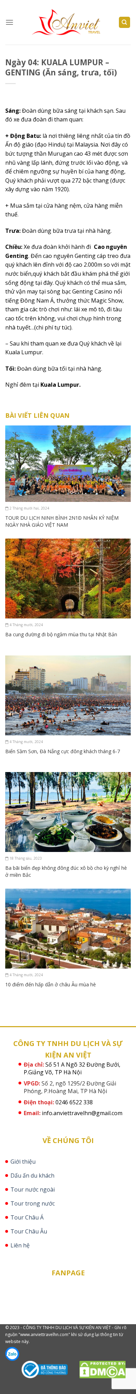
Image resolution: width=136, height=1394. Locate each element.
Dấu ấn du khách (32, 1175)
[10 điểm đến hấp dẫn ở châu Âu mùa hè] (68, 928)
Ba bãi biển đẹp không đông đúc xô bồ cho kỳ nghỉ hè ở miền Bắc (66, 871)
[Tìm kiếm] (124, 22)
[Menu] (9, 22)
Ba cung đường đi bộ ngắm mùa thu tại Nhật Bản (61, 634)
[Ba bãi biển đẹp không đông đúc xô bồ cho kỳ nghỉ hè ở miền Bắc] (68, 811)
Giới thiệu (23, 1161)
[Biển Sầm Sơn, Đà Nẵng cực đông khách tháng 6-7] (68, 694)
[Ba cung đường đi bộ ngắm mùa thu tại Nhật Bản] (68, 578)
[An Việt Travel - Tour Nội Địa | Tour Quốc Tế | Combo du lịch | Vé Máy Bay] (68, 22)
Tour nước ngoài (32, 1189)
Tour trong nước (32, 1203)
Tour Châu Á (27, 1217)
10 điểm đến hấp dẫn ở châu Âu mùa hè (50, 984)
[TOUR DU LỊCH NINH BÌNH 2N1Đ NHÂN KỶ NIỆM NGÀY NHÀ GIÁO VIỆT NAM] (68, 463)
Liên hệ (20, 1245)
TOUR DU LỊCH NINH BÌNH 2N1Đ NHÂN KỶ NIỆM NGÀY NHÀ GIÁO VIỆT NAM (62, 521)
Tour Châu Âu (28, 1231)
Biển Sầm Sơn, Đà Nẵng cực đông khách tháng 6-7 (62, 751)
